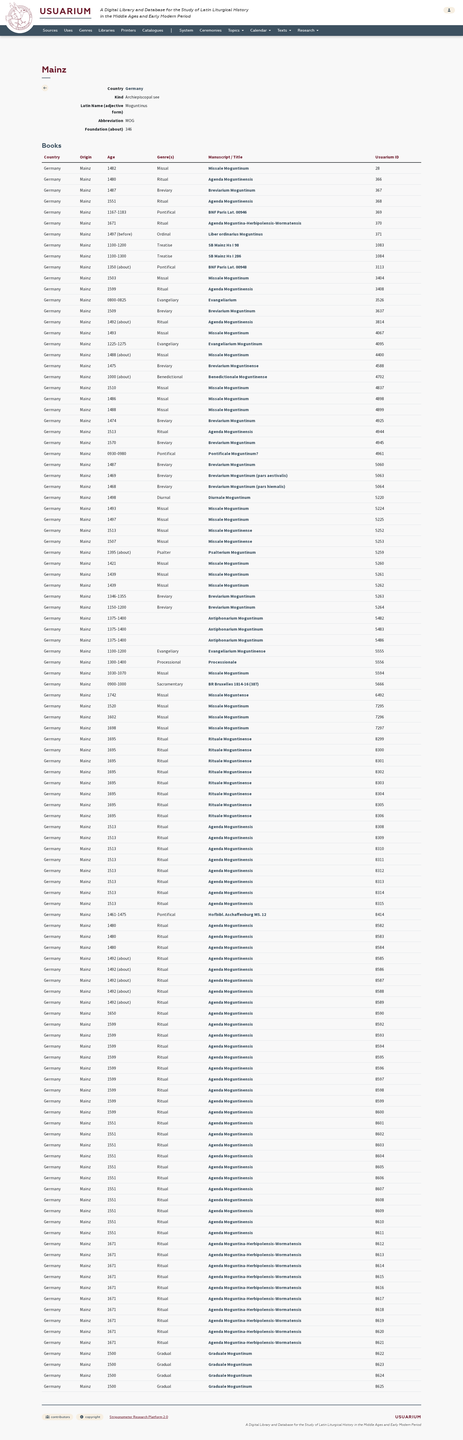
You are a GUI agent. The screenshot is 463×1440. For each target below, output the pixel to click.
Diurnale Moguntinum (229, 497)
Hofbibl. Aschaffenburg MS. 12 (237, 914)
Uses (68, 30)
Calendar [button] (259, 30)
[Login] (449, 10)
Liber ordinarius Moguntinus (235, 234)
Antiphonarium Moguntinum (235, 618)
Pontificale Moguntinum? (233, 453)
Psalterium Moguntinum (232, 552)
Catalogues (152, 30)
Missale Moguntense (228, 695)
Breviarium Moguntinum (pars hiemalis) (246, 486)
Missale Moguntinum (228, 168)
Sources (50, 30)
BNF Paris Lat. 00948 (227, 267)
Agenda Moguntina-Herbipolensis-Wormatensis (254, 223)
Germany (134, 88)
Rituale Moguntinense (230, 738)
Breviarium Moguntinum (231, 190)
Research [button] (307, 30)
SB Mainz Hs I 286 (224, 256)
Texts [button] (282, 30)
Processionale (222, 662)
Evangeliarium (222, 299)
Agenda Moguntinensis (230, 179)
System (186, 30)
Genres (85, 30)
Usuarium (65, 11)
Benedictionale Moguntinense (237, 376)
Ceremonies (211, 30)
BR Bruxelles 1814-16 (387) (233, 684)
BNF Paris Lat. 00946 (227, 212)
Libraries (107, 30)
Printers (128, 30)
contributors (60, 1417)
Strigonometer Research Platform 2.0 (139, 1417)
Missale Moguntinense (230, 530)
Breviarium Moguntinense (233, 365)
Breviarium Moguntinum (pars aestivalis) (248, 475)
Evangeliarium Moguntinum (235, 343)
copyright (92, 1417)
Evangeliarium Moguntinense (237, 651)
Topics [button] (234, 30)
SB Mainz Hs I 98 (223, 245)
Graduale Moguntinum (230, 1353)
